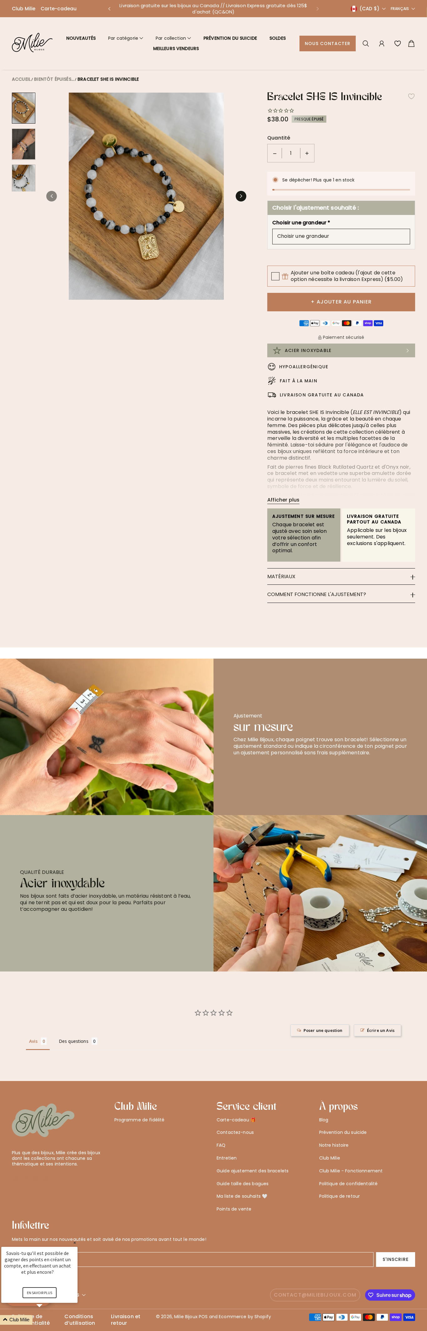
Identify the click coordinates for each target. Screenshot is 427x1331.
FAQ (221, 1145)
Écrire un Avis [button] (380, 1030)
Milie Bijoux (186, 1316)
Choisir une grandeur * (301, 223)
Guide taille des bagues (243, 1184)
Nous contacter (328, 43)
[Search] (365, 43)
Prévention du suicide (230, 38)
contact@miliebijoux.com (315, 1294)
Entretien (227, 1158)
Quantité (278, 138)
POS (203, 1316)
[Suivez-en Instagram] (35, 1179)
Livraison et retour (125, 1320)
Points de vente (234, 1209)
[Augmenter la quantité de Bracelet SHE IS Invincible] (307, 153)
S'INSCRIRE (396, 1259)
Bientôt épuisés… (54, 79)
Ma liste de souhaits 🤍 (242, 1196)
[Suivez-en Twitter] (15, 1179)
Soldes (277, 38)
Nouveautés (81, 38)
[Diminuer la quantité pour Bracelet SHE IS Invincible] (274, 153)
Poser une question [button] (323, 1030)
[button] (109, 9)
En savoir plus (39, 1292)
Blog (324, 1120)
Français (400, 8)
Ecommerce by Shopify (245, 1316)
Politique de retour (339, 1196)
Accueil (21, 79)
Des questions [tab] (73, 1041)
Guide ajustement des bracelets (253, 1171)
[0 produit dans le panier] (411, 43)
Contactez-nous (235, 1132)
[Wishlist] (397, 43)
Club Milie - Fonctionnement (351, 1171)
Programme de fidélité (139, 1120)
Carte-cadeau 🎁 (236, 1120)
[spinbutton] (291, 153)
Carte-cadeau (59, 8)
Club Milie (24, 8)
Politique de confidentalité (348, 1184)
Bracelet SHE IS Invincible (108, 79)
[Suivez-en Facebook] (25, 1179)
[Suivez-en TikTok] (45, 1179)
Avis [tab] (33, 1041)
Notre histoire (334, 1145)
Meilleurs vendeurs (176, 48)
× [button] (74, 1243)
